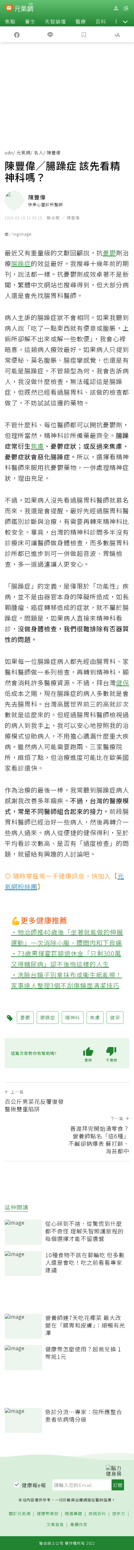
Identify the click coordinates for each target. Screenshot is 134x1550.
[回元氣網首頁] (24, 8)
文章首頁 (55, 1524)
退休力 (118, 1513)
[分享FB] (17, 34)
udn (9, 152)
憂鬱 (109, 252)
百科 (100, 21)
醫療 (80, 21)
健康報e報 (34, 1485)
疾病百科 (97, 1513)
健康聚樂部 (48, 1513)
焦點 (10, 21)
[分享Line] (50, 34)
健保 (122, 682)
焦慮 (37, 446)
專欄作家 (79, 1524)
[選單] (126, 8)
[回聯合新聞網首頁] (9, 9)
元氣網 (24, 152)
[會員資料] (116, 8)
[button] (125, 21)
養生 (30, 21)
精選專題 (73, 1513)
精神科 (72, 1017)
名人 (38, 152)
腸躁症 (21, 263)
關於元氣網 (20, 1513)
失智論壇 (55, 21)
